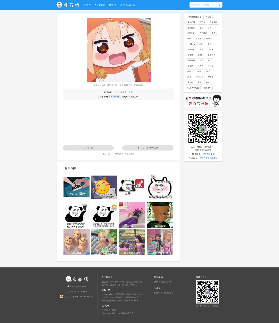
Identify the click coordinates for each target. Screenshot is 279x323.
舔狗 (210, 28)
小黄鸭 (190, 55)
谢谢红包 (199, 77)
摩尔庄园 (191, 22)
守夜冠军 (207, 88)
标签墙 (112, 4)
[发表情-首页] (68, 5)
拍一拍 (209, 39)
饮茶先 (202, 22)
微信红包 (211, 55)
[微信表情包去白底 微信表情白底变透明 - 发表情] (203, 108)
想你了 (200, 66)
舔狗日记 (191, 33)
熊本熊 (190, 82)
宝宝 (199, 82)
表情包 (87, 4)
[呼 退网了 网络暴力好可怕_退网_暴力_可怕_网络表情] (160, 187)
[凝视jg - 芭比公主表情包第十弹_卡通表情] (77, 242)
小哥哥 (198, 71)
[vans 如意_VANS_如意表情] (77, 187)
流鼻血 (190, 66)
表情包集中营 (208, 154)
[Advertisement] (118, 122)
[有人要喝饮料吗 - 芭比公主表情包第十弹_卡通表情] (132, 242)
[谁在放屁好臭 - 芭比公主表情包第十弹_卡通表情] (160, 242)
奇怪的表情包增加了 (208, 158)
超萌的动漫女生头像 (124, 92)
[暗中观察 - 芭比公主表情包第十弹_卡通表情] (160, 215)
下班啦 (200, 55)
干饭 (189, 39)
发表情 (105, 282)
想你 (189, 77)
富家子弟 (191, 49)
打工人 (198, 39)
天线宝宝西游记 (194, 17)
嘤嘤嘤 (210, 77)
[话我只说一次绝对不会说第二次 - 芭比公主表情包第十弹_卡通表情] (104, 242)
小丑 (201, 28)
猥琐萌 (210, 66)
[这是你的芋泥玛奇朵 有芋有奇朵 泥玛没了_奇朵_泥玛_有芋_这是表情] (104, 187)
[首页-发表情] (76, 281)
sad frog (191, 44)
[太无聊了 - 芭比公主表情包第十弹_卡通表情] (132, 215)
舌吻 (201, 44)
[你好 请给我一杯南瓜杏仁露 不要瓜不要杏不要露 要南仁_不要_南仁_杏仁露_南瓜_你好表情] (104, 215)
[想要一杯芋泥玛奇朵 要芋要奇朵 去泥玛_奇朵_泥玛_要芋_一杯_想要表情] (77, 215)
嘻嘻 (189, 71)
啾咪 (210, 60)
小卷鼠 (208, 17)
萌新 (201, 49)
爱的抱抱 (191, 60)
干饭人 (214, 33)
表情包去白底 (127, 4)
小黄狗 (210, 49)
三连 (201, 60)
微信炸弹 (191, 28)
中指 (208, 71)
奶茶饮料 (213, 22)
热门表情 (100, 4)
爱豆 (209, 44)
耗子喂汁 (203, 33)
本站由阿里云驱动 (77, 286)
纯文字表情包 (193, 88)
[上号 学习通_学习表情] (132, 187)
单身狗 (209, 82)
